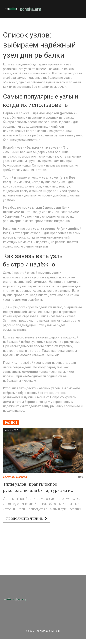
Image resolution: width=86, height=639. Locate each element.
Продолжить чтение (24, 518)
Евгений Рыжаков (15, 476)
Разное (11, 422)
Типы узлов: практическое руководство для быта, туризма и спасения (37, 487)
